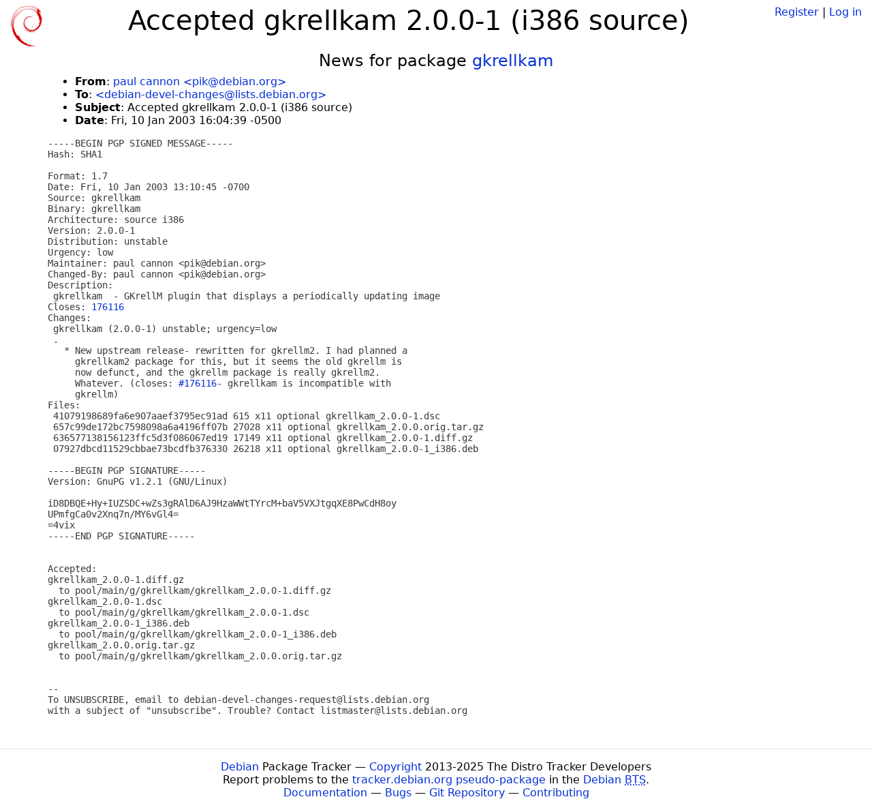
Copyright (395, 766)
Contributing (556, 792)
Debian (240, 766)
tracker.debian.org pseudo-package (449, 779)
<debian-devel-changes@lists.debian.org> (210, 94)
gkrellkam (512, 60)
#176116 (197, 383)
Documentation (325, 792)
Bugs (398, 792)
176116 (107, 306)
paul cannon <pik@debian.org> (199, 81)
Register (797, 11)
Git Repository (467, 792)
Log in (845, 11)
